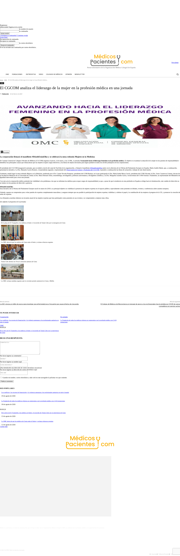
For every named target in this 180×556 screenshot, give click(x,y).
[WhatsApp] (36, 99)
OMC (5, 80)
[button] (177, 74)
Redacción (5, 94)
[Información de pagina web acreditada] (90, 537)
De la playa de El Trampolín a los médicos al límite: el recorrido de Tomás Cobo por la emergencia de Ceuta (33, 223)
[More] (59, 99)
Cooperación (4, 317)
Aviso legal (3, 37)
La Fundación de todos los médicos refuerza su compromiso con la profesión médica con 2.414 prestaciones (33, 401)
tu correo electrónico (26, 43)
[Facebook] (164, 50)
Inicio (1, 80)
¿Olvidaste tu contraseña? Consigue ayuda (14, 35)
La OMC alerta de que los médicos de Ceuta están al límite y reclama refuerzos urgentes (27, 242)
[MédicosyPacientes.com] (111, 60)
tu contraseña (23, 31)
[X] (176, 50)
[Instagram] (167, 50)
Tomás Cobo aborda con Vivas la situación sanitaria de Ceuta (19, 261)
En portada (64, 317)
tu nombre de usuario (26, 29)
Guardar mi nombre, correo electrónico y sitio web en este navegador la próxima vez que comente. (34, 377)
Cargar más (4, 426)
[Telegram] (173, 50)
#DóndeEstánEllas (96, 168)
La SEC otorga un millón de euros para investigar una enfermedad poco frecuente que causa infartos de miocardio (39, 304)
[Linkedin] (170, 50)
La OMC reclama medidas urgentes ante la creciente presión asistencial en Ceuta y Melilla (27, 281)
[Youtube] (179, 50)
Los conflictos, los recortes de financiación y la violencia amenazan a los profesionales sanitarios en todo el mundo (35, 392)
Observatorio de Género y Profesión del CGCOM (82, 170)
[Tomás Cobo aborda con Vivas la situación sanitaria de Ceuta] (12, 259)
